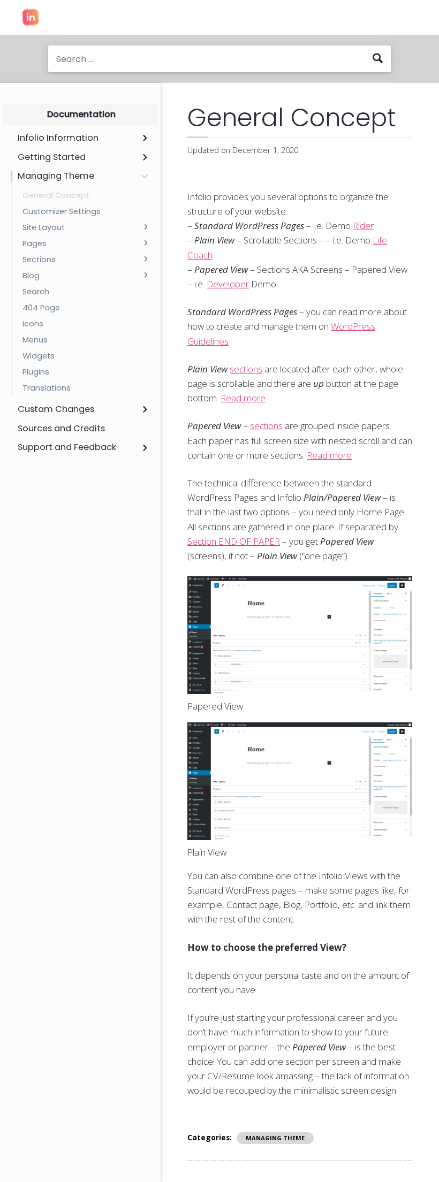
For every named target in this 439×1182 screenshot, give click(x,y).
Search (35, 291)
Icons (32, 323)
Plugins (35, 372)
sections (246, 369)
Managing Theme (56, 176)
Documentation (81, 114)
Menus (35, 339)
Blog (31, 275)
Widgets (38, 355)
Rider (363, 225)
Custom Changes (56, 409)
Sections (39, 259)
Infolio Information (58, 138)
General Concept (55, 195)
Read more (243, 398)
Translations (46, 388)
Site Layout (43, 227)
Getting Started (52, 157)
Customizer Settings (61, 211)
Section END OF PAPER (233, 541)
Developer (228, 284)
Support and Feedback (67, 447)
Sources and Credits (61, 428)
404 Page (41, 307)
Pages (34, 243)
